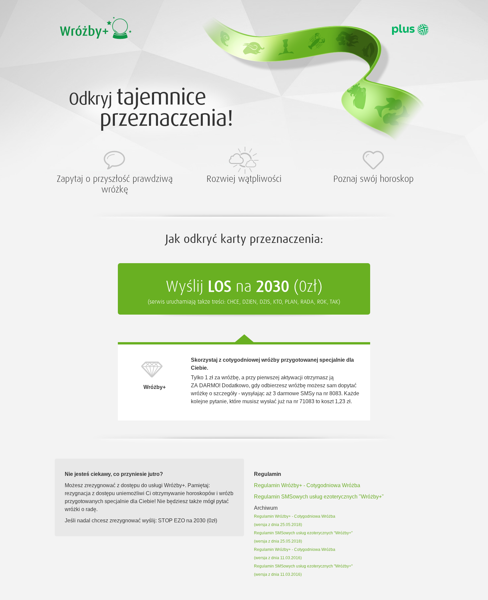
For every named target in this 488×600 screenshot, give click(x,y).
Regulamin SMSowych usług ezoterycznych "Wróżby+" (319, 496)
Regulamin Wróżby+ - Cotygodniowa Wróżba (307, 485)
